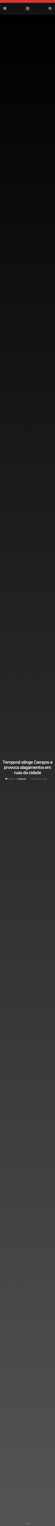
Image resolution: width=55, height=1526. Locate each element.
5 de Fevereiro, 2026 (39, 779)
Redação (22, 779)
